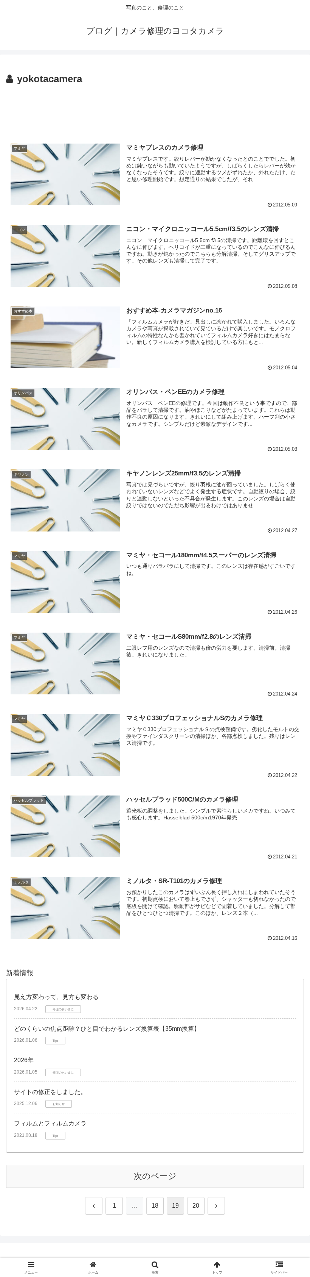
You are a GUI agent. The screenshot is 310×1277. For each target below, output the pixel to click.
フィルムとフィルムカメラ (50, 1123)
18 (155, 1205)
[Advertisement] (155, 108)
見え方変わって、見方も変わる (56, 997)
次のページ (155, 1176)
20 (195, 1205)
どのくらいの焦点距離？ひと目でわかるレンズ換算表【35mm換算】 (107, 1028)
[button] (286, 1070)
